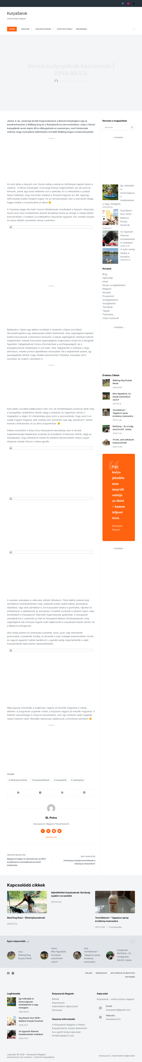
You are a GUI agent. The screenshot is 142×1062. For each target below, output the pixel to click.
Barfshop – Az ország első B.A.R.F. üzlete (124, 956)
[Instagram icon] (54, 831)
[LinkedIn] (84, 792)
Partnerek (130, 977)
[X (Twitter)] (40, 792)
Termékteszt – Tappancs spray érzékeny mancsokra (123, 413)
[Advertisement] (84, 13)
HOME (12, 29)
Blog (85, 81)
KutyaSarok (17, 13)
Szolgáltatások (43, 29)
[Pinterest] (62, 792)
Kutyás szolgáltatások (113, 285)
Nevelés (106, 292)
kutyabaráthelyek (41, 780)
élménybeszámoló (18, 780)
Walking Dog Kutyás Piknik (25, 957)
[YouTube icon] (59, 831)
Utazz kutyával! (65, 29)
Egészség (107, 277)
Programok (81, 29)
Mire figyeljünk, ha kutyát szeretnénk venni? (122, 396)
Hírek (105, 281)
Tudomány (107, 314)
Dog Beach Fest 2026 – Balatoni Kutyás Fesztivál (126, 218)
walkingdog (77, 780)
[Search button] (132, 127)
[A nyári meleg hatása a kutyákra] (110, 256)
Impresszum (101, 973)
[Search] (134, 29)
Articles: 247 (51, 837)
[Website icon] (48, 831)
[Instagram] (128, 3)
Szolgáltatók (109, 303)
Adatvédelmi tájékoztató (122, 973)
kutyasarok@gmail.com (118, 1009)
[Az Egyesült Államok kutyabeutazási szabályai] (110, 238)
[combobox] (116, 127)
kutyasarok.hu (113, 1019)
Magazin (25, 29)
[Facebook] (123, 3)
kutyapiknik (60, 780)
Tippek (106, 310)
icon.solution (25, 1057)
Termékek (107, 307)
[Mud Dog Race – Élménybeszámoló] (27, 902)
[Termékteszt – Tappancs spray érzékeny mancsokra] (106, 412)
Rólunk (88, 973)
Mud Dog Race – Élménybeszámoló (26, 917)
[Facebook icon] (43, 831)
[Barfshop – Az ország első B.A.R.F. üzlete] (106, 428)
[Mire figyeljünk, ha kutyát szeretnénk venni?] (106, 396)
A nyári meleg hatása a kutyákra (127, 253)
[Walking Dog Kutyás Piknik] (106, 382)
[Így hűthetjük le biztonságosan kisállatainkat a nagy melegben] (110, 192)
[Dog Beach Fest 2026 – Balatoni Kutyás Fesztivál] (110, 217)
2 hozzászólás (115, 927)
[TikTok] (134, 3)
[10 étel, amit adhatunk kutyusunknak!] (106, 442)
